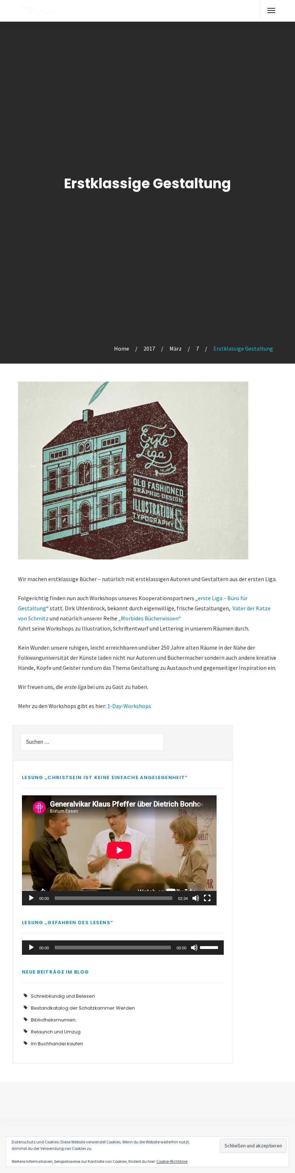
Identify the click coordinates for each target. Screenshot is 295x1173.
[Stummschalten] (195, 898)
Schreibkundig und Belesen (63, 996)
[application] (119, 850)
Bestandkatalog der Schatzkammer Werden (83, 1008)
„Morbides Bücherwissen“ (149, 618)
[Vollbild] (207, 898)
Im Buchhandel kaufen (57, 1043)
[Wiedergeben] (31, 898)
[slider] (210, 946)
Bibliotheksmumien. (54, 1019)
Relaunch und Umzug (56, 1031)
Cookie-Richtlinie (171, 1161)
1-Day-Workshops (129, 705)
